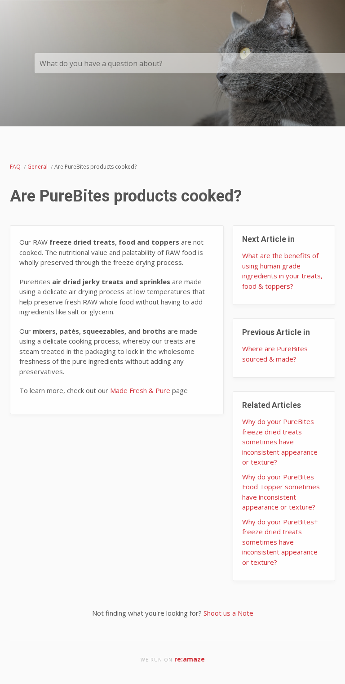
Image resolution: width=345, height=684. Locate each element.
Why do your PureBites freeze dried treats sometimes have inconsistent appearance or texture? (280, 441)
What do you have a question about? (101, 63)
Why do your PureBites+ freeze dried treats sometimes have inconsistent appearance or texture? (280, 542)
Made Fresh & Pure (140, 390)
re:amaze (189, 659)
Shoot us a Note (228, 612)
